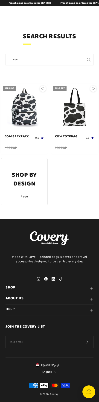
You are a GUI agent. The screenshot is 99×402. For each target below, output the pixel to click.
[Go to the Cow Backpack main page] (24, 107)
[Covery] (49, 13)
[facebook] (46, 279)
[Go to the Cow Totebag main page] (74, 107)
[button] (68, 13)
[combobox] (45, 59)
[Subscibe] (87, 342)
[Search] (88, 60)
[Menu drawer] (9, 13)
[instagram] (38, 279)
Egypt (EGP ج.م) (50, 365)
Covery (54, 394)
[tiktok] (60, 279)
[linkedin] (53, 279)
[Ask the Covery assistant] (88, 391)
